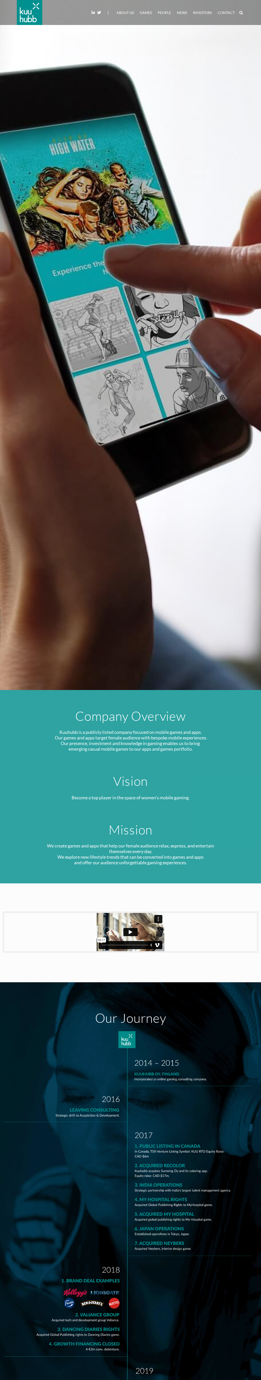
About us (125, 12)
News (182, 12)
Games (146, 12)
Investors (202, 12)
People (164, 12)
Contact (226, 12)
